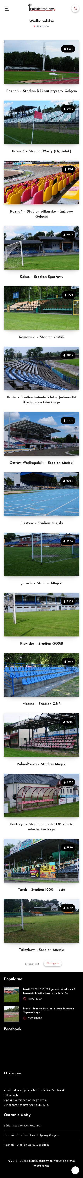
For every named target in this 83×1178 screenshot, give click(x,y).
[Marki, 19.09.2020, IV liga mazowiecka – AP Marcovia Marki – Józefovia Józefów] (11, 994)
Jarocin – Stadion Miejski (41, 583)
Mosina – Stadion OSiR (41, 704)
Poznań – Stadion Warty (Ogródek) (41, 151)
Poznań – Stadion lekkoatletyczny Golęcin (41, 91)
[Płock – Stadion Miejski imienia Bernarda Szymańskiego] (11, 1014)
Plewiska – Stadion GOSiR (41, 644)
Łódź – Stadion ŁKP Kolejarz (22, 1126)
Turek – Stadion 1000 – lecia (41, 890)
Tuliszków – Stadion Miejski (41, 950)
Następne (53, 963)
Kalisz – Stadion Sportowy (41, 277)
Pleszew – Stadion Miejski (41, 523)
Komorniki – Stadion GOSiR (41, 337)
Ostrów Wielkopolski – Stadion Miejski (41, 463)
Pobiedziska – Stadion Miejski (41, 764)
